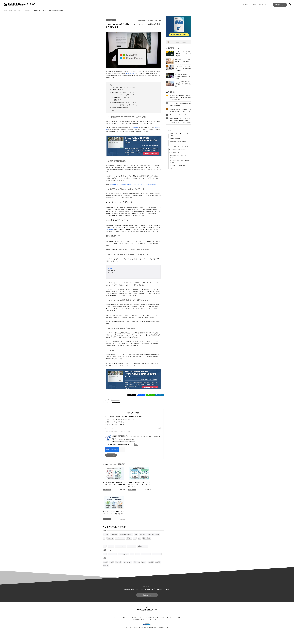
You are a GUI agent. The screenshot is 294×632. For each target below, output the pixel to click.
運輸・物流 (137, 562)
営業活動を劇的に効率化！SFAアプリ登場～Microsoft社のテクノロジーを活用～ (180, 110)
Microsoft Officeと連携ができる (122, 97)
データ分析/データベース (126, 534)
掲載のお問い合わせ (280, 5)
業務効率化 (110, 538)
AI (104, 538)
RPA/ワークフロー (120, 546)
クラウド (105, 534)
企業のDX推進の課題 (117, 89)
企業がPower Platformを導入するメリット (123, 92)
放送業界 (157, 562)
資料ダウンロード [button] (264, 5)
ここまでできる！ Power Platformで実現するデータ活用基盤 (180, 104)
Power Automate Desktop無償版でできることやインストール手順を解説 (183, 54)
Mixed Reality (131, 546)
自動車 (144, 562)
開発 (136, 534)
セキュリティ (114, 534)
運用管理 (129, 538)
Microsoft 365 (112, 554)
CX (135, 538)
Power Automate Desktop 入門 (178, 114)
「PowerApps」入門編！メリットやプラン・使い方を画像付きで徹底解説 (183, 68)
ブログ (254, 5)
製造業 (105, 562)
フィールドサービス (123, 554)
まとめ (113, 110)
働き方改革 (135, 127)
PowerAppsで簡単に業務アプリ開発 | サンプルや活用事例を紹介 (183, 84)
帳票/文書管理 (146, 538)
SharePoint (110, 229)
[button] (290, 4)
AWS (132, 554)
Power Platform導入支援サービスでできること (124, 102)
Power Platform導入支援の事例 (120, 107)
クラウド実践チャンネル (146, 617)
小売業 (111, 562)
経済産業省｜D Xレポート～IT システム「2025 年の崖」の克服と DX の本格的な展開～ (133, 184)
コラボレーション (120, 538)
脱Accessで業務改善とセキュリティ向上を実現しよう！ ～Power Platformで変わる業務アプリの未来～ (180, 97)
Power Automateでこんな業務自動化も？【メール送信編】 (182, 60)
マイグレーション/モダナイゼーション (149, 534)
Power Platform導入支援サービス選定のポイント (124, 105)
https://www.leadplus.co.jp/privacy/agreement (123, 441)
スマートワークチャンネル (173, 617)
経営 (139, 538)
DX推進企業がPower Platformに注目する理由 (123, 87)
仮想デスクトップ (142, 546)
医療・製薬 (118, 562)
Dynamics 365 (146, 554)
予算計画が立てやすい (120, 100)
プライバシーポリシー (154, 619)
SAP (104, 554)
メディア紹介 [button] (245, 5)
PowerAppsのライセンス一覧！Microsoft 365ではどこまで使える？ (182, 76)
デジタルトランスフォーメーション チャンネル (126, 617)
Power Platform (111, 20)
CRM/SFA (110, 546)
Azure (137, 554)
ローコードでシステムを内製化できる (124, 95)
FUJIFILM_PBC (116, 402)
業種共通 (105, 565)
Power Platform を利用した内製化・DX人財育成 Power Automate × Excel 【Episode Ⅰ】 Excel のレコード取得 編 (180, 120)
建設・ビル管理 (127, 562)
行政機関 (150, 562)
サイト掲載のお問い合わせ (139, 619)
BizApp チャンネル (159, 617)
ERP (104, 546)
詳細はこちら (147, 595)
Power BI (110, 268)
